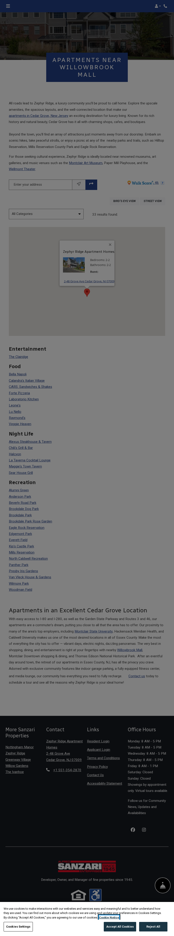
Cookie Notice (109, 917)
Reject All (153, 926)
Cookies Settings (18, 926)
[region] (87, 919)
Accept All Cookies (120, 926)
